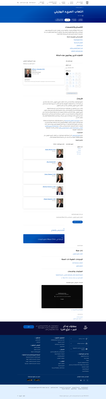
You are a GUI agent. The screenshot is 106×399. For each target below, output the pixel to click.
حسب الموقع (68, 65)
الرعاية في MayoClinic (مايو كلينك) (59, 20)
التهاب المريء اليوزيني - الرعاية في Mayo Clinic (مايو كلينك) (69, 217)
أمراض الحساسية (78, 42)
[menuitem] (80, 20)
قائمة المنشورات (76, 135)
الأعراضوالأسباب (80, 20)
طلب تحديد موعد (77, 222)
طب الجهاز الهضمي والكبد (76, 48)
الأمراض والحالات (79, 7)
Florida (79, 150)
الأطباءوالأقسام (67, 20)
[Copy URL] (55, 297)
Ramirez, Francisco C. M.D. (49, 186)
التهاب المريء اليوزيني (68, 11)
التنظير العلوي (79, 266)
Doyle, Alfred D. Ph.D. (50, 149)
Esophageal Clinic (78, 40)
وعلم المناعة (76, 128)
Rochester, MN (70, 67)
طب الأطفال (80, 45)
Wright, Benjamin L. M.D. (50, 199)
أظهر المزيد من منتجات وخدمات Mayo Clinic (73, 278)
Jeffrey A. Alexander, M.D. (38, 69)
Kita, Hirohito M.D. (51, 162)
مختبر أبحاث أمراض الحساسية (72, 120)
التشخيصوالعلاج (74, 20)
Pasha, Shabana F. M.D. (50, 174)
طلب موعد (79, 15)
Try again (62, 299)
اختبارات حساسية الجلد (77, 262)
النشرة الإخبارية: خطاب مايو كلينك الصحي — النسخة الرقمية (69, 275)
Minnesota (79, 152)
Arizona (79, 148)
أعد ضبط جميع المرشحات (72, 93)
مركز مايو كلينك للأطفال (77, 51)
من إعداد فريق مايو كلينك (77, 214)
